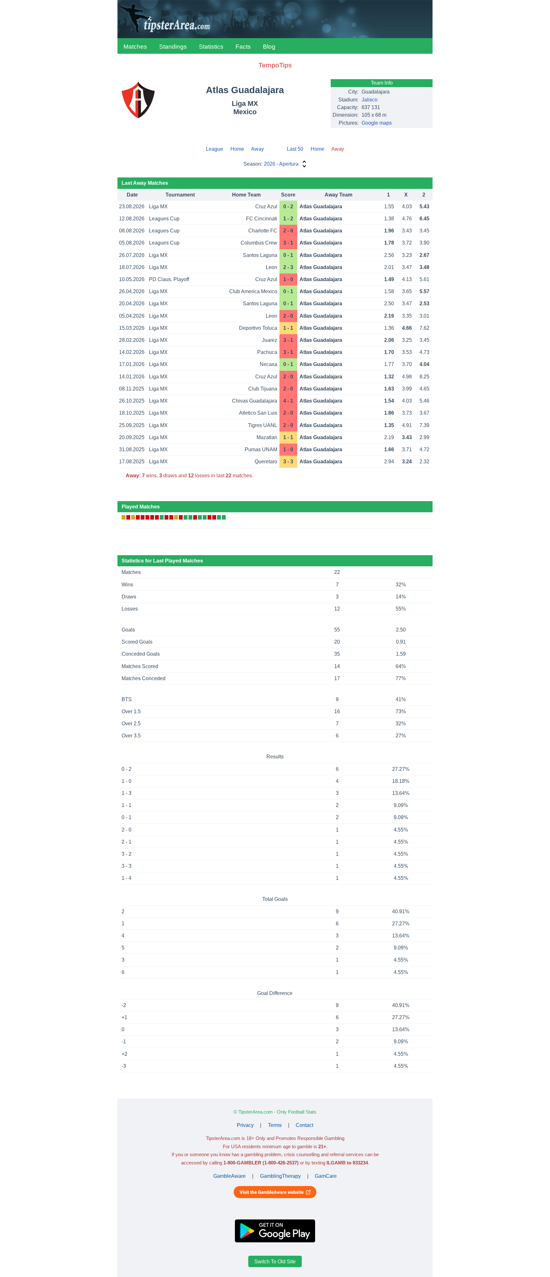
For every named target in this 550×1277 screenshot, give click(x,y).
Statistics (211, 46)
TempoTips (275, 65)
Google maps (377, 123)
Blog (269, 46)
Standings (173, 46)
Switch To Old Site (275, 1261)
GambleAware (229, 1176)
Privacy (245, 1125)
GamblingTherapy (280, 1176)
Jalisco (369, 99)
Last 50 (295, 149)
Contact (304, 1125)
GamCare (326, 1176)
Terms (275, 1125)
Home (237, 149)
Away (257, 149)
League (214, 149)
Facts (243, 46)
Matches (135, 46)
